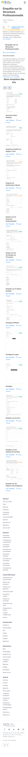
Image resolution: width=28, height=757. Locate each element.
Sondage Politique (12, 323)
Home (4, 28)
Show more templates (9, 52)
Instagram (23, 729)
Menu (25, 2)
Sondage (9, 386)
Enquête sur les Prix (13, 418)
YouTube (18, 729)
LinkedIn (14, 729)
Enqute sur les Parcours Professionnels (11, 219)
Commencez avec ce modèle (11, 77)
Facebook (4, 729)
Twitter (9, 729)
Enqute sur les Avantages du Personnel (11, 255)
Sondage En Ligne (12, 354)
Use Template (7, 39)
